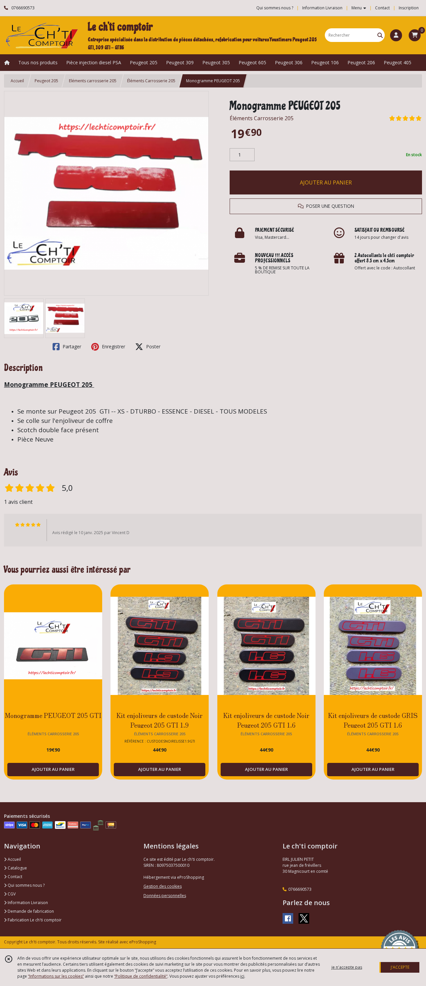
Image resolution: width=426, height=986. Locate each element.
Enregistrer (113, 346)
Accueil (17, 81)
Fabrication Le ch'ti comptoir (34, 920)
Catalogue (17, 868)
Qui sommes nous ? (26, 885)
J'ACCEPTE (400, 967)
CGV (11, 894)
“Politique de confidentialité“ (140, 976)
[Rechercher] (380, 35)
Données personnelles (164, 895)
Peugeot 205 (46, 81)
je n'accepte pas (346, 967)
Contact (382, 8)
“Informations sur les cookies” (56, 976)
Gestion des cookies (162, 886)
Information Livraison (27, 902)
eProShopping (142, 942)
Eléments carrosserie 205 (92, 81)
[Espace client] (396, 35)
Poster (152, 346)
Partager (71, 346)
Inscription (409, 8)
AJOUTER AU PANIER (326, 182)
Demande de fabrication (30, 911)
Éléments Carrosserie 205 (151, 81)
